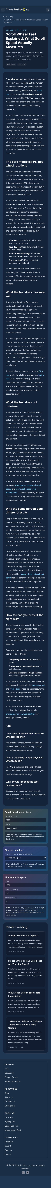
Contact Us (10, 1101)
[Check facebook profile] (23, 1172)
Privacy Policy (11, 1077)
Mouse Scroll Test (13, 1130)
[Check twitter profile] (27, 1172)
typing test (15, 689)
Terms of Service (12, 1081)
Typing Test (10, 1121)
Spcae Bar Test (11, 1126)
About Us (9, 1097)
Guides (8, 1154)
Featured (9, 1141)
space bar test (38, 685)
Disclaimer (9, 1073)
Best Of (8, 1146)
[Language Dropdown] (48, 10)
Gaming (8, 1150)
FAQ (6, 1068)
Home (5, 16)
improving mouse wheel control (20, 714)
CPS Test (9, 1117)
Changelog (10, 1106)
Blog (11, 16)
